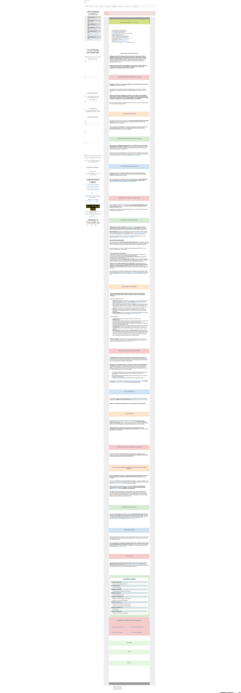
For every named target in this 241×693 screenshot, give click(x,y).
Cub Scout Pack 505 (116, 42)
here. (121, 430)
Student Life (127, 6)
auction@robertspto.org (119, 483)
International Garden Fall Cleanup (94, 25)
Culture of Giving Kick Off (118, 594)
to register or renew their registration (127, 421)
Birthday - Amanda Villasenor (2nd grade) (122, 598)
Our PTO (92, 6)
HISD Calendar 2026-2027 (93, 189)
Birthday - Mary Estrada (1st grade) (120, 613)
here (125, 127)
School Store (134, 6)
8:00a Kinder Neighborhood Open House (122, 605)
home (88, 0)
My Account (121, 6)
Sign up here (115, 488)
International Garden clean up (118, 33)
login (86, 0)
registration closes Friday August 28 (125, 38)
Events (96, 6)
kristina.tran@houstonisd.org (134, 380)
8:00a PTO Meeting (117, 587)
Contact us (97, 173)
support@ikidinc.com (129, 341)
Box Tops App (94, 196)
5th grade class (126, 39)
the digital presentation (137, 232)
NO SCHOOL (116, 609)
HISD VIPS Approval (93, 217)
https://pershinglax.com (131, 518)
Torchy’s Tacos (121, 205)
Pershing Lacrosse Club (124, 41)
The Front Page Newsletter (93, 186)
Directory (102, 6)
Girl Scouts (124, 42)
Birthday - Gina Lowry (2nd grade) (120, 600)
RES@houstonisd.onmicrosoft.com (126, 237)
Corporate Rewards (94, 199)
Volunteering (114, 6)
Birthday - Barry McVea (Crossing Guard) (122, 604)
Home (87, 6)
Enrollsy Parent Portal (135, 313)
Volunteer (114, 37)
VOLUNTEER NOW (93, 207)
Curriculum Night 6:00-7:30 (93, 18)
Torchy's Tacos (124, 35)
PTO (133, 22)
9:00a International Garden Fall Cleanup (121, 591)
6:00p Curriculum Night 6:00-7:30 (120, 583)
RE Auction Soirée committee (121, 40)
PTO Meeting (91, 22)
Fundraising (107, 6)
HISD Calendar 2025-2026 (93, 188)
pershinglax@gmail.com (115, 518)
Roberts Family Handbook (93, 184)
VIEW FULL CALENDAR (93, 45)
